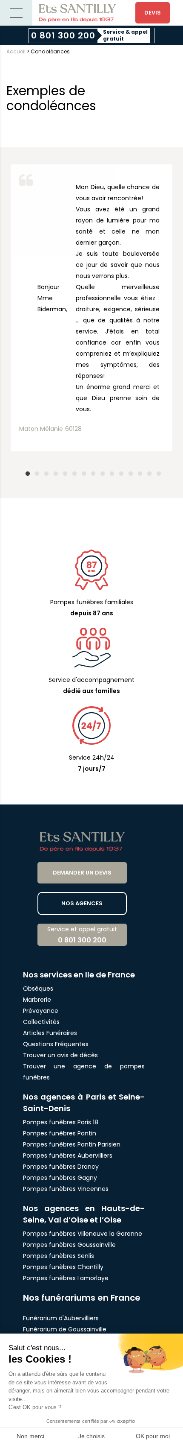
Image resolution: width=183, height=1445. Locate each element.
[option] (91, 305)
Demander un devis (82, 873)
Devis (152, 13)
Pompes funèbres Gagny (60, 1177)
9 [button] (100, 472)
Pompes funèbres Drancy (61, 1166)
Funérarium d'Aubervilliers (61, 1318)
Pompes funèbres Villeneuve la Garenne (82, 1233)
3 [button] (44, 472)
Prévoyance (40, 1010)
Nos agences (82, 903)
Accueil (16, 51)
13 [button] (138, 472)
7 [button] (82, 472)
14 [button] (147, 472)
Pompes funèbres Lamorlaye (66, 1278)
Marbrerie (37, 999)
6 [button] (72, 472)
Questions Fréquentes (56, 1044)
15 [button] (157, 472)
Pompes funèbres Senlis (58, 1256)
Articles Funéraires (50, 1033)
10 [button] (110, 472)
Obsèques (38, 988)
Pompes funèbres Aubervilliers (67, 1155)
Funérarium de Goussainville (65, 1329)
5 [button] (63, 472)
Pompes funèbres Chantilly (63, 1267)
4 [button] (54, 472)
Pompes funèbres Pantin (59, 1133)
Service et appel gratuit (82, 935)
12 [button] (129, 472)
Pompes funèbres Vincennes (66, 1189)
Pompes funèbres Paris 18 (60, 1122)
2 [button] (35, 472)
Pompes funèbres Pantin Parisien (71, 1144)
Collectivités (41, 1022)
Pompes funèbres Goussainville (69, 1244)
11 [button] (119, 472)
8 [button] (91, 472)
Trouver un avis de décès (61, 1055)
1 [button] (26, 472)
